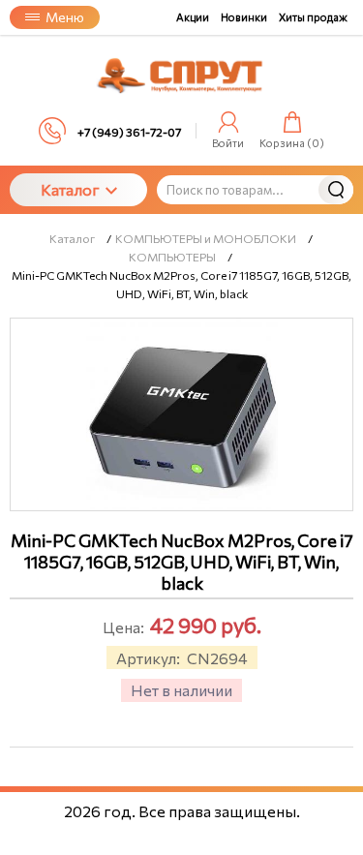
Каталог (70, 189)
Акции (192, 17)
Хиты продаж (313, 17)
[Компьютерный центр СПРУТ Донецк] (182, 76)
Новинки (244, 17)
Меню (64, 17)
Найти (335, 189)
